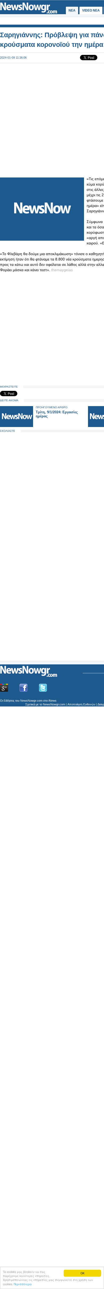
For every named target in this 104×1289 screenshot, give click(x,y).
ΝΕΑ (72, 10)
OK (83, 1273)
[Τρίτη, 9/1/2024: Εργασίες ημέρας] (16, 426)
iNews (53, 700)
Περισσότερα (23, 1284)
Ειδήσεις (9, 700)
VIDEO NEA (91, 10)
